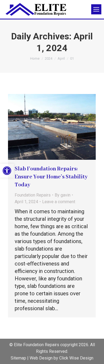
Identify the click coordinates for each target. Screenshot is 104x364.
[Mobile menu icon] (96, 9)
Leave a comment (58, 201)
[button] (7, 171)
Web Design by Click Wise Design (61, 358)
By (62, 195)
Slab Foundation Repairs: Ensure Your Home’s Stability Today (51, 177)
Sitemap (18, 358)
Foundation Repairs (33, 195)
